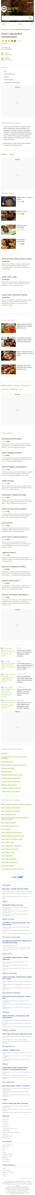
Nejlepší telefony (21, 977)
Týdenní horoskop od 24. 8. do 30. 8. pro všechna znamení (16, 947)
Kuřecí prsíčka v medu (8, 814)
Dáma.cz (19, 648)
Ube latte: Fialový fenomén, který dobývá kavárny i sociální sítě (17, 1026)
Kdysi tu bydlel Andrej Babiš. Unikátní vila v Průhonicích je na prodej (16, 897)
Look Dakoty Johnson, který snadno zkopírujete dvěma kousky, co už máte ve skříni (25, 666)
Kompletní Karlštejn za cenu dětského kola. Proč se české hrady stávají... (16, 1008)
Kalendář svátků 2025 (17, 889)
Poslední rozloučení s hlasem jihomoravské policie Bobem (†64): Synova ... (16, 928)
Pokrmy (20, 24)
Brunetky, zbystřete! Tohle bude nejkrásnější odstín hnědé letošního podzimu (25, 679)
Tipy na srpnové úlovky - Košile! (10, 945)
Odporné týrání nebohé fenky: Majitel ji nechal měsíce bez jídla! (17, 891)
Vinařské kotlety (6, 771)
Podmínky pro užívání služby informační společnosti (17, 1188)
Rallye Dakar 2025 (18, 957)
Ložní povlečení (6, 1159)
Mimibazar (20, 700)
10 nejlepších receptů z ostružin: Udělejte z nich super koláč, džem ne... (16, 1024)
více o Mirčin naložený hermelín (14, 461)
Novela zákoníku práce (19, 996)
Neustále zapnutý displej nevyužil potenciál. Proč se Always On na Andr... (17, 985)
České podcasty (6, 1170)
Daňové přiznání (7, 996)
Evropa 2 (4, 1175)
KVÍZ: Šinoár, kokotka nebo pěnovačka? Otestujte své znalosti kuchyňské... (17, 1021)
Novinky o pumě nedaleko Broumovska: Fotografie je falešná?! (17, 933)
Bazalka (16, 385)
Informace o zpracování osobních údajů (14, 1189)
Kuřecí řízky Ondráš (7, 865)
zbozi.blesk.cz (5, 1126)
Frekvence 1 (5, 1174)
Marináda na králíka (7, 768)
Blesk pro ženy (22, 674)
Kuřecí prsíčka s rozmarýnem (10, 811)
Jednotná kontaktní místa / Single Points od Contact (17, 1192)
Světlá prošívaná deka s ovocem (12, 775)
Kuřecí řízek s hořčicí (8, 852)
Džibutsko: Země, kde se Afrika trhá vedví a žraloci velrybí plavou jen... (16, 1042)
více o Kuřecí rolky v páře (16, 285)
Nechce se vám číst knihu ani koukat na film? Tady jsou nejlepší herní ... (15, 1092)
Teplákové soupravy (7, 1156)
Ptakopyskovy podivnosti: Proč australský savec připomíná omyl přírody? (16, 1095)
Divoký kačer (15, 1034)
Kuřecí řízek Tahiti (7, 856)
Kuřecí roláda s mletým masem (11, 832)
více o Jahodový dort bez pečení (16, 447)
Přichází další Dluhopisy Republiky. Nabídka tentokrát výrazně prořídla (17, 1004)
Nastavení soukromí (12, 1190)
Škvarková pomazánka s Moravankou (13, 765)
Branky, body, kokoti (14, 1103)
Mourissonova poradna (8, 1086)
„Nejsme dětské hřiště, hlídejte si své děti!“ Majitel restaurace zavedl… (24, 692)
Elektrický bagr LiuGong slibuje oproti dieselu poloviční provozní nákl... (17, 982)
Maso (4, 24)
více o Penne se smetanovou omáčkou (17, 517)
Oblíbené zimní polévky (8, 1016)
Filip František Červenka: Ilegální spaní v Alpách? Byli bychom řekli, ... (17, 1037)
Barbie (3, 1148)
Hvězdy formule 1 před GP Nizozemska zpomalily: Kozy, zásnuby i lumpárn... (15, 911)
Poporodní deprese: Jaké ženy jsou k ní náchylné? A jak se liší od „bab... (17, 1073)
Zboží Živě (4, 1121)
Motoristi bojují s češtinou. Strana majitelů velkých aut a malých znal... (17, 894)
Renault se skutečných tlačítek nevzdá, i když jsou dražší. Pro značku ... (17, 969)
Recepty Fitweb (5, 29)
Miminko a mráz (27, 941)
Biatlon (14, 905)
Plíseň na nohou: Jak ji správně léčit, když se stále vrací (15, 1075)
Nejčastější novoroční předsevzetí (12, 941)
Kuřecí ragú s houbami (8, 822)
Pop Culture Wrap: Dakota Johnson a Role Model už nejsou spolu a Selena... (16, 1059)
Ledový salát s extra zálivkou (11, 791)
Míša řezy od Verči (7, 761)
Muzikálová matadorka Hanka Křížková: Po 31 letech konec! (16, 1112)
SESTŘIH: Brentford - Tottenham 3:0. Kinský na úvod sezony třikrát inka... (16, 1110)
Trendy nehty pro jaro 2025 (18, 922)
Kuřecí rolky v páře (7, 842)
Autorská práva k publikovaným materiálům (17, 1186)
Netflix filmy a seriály (26, 1034)
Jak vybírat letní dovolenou (9, 942)
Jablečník (4, 753)
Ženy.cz (19, 661)
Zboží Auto (4, 1134)
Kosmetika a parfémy (7, 1154)
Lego (3, 1150)
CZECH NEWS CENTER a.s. (19, 1181)
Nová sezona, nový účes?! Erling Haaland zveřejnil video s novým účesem (16, 1106)
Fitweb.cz (30, 2)
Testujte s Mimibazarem (8, 1144)
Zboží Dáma (5, 1124)
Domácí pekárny (21, 1016)
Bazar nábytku (5, 1161)
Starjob (4, 1168)
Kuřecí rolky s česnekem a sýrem (12, 839)
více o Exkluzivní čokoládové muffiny (21, 575)
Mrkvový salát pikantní (9, 785)
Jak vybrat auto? (6, 1137)
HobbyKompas (5, 1130)
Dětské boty (5, 1157)
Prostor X (5, 1103)
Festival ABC (26, 1086)
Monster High (5, 1146)
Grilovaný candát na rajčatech (11, 788)
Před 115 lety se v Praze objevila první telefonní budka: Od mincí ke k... (16, 931)
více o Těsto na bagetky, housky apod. (17, 475)
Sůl (21, 389)
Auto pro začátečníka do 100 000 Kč (11, 1132)
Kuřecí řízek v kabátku (8, 859)
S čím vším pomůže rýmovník (18, 1069)
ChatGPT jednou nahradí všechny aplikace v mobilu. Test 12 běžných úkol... (16, 988)
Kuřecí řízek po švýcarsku (9, 849)
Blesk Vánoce (6, 889)
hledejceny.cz (5, 1119)
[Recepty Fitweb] (9, 9)
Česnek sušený (25, 385)
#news (18, 1050)
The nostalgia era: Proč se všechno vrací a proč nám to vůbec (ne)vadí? (17, 1056)
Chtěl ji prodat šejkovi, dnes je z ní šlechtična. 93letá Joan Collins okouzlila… (24, 653)
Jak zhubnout (6, 922)
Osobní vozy (5, 1123)
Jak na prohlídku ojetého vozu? (9, 1128)
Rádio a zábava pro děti (8, 1172)
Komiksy (19, 1086)
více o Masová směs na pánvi (15, 589)
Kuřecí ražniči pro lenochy (9, 826)
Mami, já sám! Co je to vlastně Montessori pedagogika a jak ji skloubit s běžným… (24, 705)
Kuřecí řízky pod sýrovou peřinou (12, 869)
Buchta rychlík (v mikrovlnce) (10, 781)
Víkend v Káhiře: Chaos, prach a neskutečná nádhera (15, 1039)
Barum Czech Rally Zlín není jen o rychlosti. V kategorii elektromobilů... (15, 966)
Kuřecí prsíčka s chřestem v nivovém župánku (16, 804)
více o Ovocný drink (18, 531)
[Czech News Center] (21, 877)
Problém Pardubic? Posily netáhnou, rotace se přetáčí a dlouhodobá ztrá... (15, 908)
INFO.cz (27, 889)
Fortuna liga (24, 1103)
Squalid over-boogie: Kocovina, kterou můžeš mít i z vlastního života (17, 1053)
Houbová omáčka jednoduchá (11, 778)
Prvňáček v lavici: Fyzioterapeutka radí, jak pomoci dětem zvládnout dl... (16, 949)
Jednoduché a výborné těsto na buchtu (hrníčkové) (14, 757)
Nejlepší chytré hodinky (9, 977)
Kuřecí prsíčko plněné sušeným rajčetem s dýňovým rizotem (15, 818)
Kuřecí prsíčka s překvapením (11, 808)
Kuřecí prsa (5, 389)
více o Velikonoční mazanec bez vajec (17, 503)
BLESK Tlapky (6, 1034)
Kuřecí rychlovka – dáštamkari (11, 846)
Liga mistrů (20, 905)
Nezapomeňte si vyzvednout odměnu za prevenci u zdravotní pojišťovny (17, 1078)
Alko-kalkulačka (7, 957)
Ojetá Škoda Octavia (7, 1136)
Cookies (27, 1189)
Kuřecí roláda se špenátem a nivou (12, 836)
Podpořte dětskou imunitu (9, 1067)
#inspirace (5, 1050)
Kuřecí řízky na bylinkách (9, 862)
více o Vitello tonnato (12, 489)
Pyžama (4, 1152)
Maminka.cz (21, 687)
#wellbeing (12, 1050)
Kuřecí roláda (5, 829)
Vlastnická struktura (22, 1190)
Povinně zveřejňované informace (17, 1193)
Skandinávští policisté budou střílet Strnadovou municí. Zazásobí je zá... (15, 1001)
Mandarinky (14, 389)
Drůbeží (11, 154)
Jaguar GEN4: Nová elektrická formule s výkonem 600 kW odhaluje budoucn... (16, 1089)
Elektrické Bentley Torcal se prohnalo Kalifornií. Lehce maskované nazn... (15, 962)
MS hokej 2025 (6, 905)
